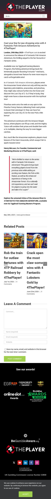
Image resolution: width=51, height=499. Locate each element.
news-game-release (23, 215)
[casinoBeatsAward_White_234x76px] (25, 382)
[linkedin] (25, 462)
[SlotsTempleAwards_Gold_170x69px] (40, 382)
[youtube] (20, 462)
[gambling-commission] (25, 468)
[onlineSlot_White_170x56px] (14, 393)
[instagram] (37, 462)
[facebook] (31, 462)
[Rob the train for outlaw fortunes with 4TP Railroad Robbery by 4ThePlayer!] (14, 234)
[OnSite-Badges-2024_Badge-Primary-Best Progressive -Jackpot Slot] (36, 390)
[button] (6, 264)
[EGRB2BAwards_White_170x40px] (10, 383)
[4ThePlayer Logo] (25, 446)
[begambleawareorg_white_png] (25, 439)
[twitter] (14, 462)
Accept (25, 494)
